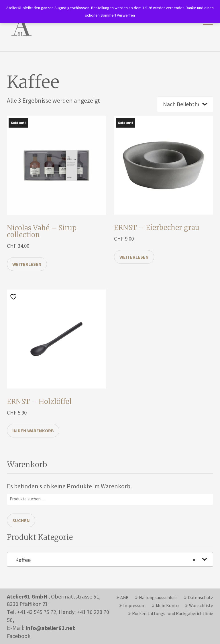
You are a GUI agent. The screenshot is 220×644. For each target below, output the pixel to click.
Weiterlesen (27, 264)
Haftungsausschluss (158, 597)
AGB (124, 597)
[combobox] (110, 559)
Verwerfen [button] (126, 15)
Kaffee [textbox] (105, 559)
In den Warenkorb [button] (33, 430)
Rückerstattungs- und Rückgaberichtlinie (172, 613)
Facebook (18, 635)
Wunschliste (201, 605)
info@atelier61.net (50, 627)
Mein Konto (167, 605)
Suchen (21, 520)
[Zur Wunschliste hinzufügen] (14, 296)
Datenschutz (200, 597)
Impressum (134, 605)
